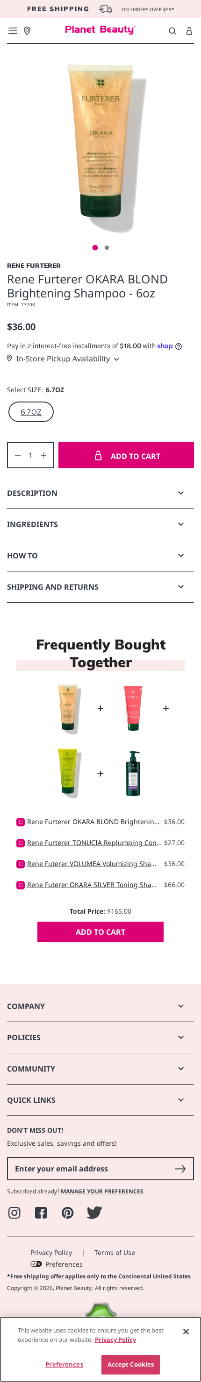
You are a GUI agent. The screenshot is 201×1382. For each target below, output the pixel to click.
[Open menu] (12, 30)
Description (32, 493)
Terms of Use (114, 1252)
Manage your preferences (102, 1191)
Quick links (31, 1100)
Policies (24, 1037)
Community (31, 1069)
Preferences (64, 1264)
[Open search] (172, 31)
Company (26, 1006)
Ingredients (32, 524)
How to (22, 555)
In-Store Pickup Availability (63, 358)
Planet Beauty (74, 1288)
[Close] (186, 1331)
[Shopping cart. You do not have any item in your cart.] (189, 31)
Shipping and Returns (53, 587)
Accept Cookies (131, 1364)
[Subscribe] (180, 1169)
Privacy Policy (51, 1252)
